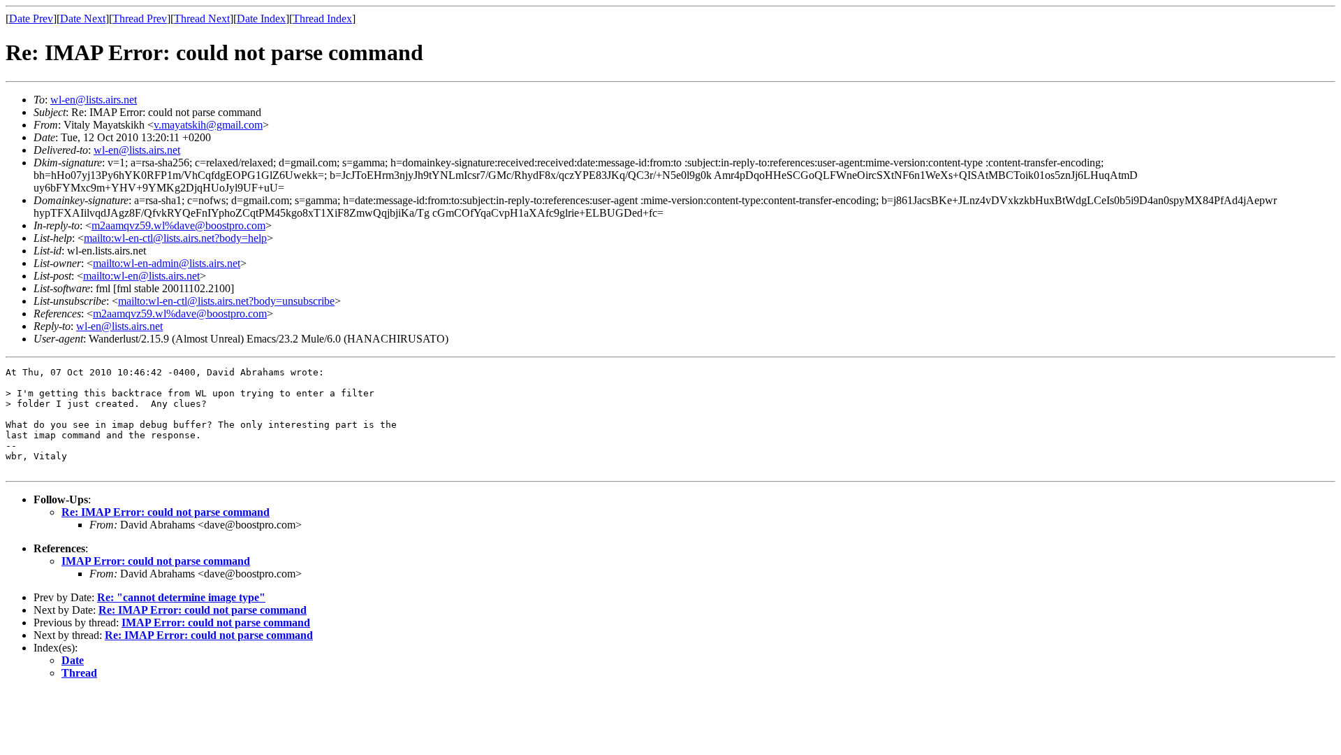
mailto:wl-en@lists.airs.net (141, 276)
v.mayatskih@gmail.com (208, 125)
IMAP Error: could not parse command (155, 561)
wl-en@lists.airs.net (93, 100)
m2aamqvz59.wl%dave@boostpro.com (178, 225)
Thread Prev (139, 18)
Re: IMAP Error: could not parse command (165, 512)
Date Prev (31, 18)
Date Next (82, 18)
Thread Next (202, 18)
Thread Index (322, 18)
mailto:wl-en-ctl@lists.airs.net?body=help (175, 238)
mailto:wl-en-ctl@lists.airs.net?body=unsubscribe (226, 301)
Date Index (261, 18)
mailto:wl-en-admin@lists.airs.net (166, 263)
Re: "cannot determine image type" (181, 597)
